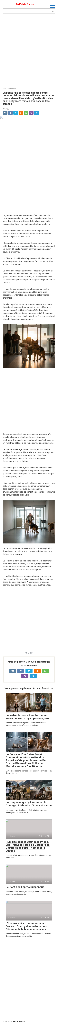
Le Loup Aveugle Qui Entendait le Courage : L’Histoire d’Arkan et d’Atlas (29, 804)
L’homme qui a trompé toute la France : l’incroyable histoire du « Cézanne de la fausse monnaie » (26, 926)
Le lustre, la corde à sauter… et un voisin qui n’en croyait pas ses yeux (27, 717)
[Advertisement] (29, 50)
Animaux (6, 109)
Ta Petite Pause (25, 4)
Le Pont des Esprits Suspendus (25, 887)
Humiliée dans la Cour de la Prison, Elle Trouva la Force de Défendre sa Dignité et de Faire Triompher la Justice (28, 846)
